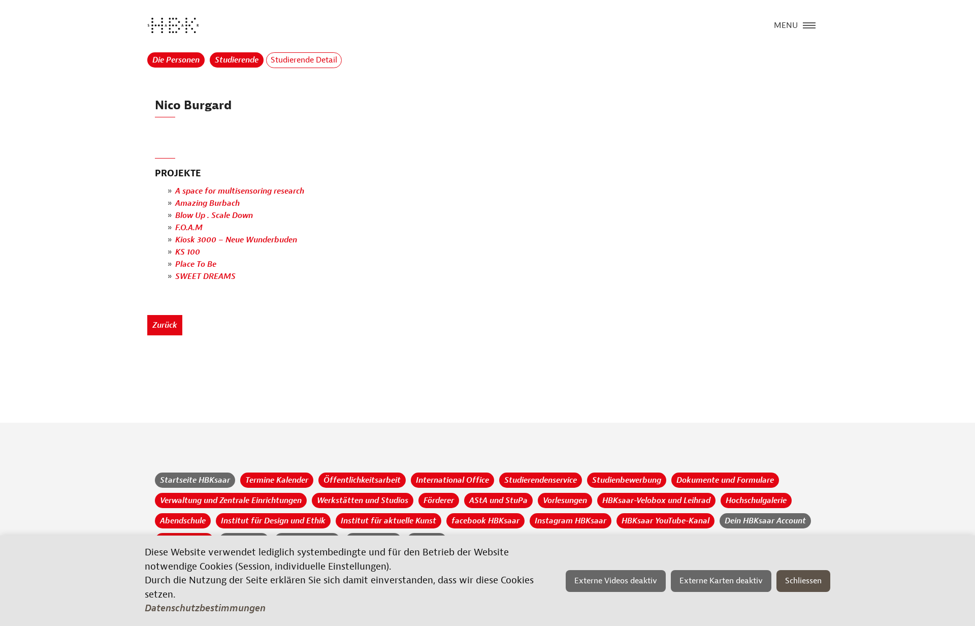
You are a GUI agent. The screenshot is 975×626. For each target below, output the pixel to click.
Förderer (439, 500)
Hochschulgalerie (756, 500)
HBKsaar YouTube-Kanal (665, 521)
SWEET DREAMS (205, 276)
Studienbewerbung (626, 480)
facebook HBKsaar (485, 521)
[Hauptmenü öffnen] (809, 24)
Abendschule (183, 521)
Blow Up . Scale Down (214, 215)
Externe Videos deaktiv (615, 581)
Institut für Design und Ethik (273, 521)
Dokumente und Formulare (725, 480)
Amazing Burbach (207, 203)
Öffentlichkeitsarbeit (362, 480)
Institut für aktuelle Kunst (388, 521)
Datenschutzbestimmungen (205, 608)
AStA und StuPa (498, 500)
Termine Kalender (276, 480)
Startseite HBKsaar (195, 480)
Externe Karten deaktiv (721, 581)
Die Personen (176, 60)
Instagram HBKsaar (570, 521)
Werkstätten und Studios (362, 500)
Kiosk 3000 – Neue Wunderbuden (236, 240)
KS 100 (187, 252)
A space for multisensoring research (239, 191)
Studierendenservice (540, 480)
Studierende (236, 60)
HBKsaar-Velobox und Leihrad (656, 500)
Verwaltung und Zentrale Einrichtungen (231, 500)
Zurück (164, 325)
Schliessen (803, 581)
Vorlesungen (565, 500)
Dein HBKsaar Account (765, 521)
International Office (452, 480)
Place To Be (195, 264)
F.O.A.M (189, 228)
